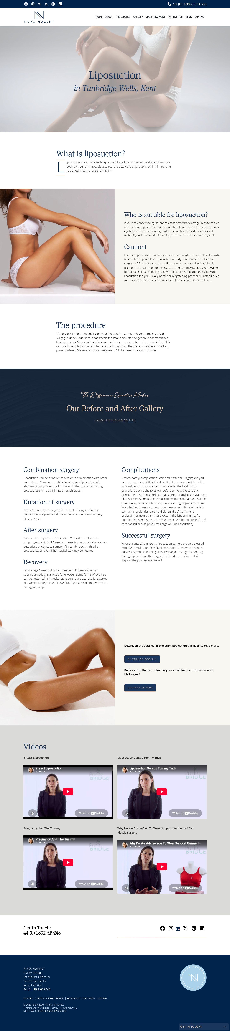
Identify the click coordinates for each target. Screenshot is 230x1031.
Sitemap (102, 998)
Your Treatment (155, 16)
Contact (200, 16)
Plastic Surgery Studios (52, 1010)
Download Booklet (142, 659)
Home (99, 16)
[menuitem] (99, 17)
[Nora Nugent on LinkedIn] (60, 3)
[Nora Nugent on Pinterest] (53, 3)
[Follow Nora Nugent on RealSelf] (39, 3)
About (109, 16)
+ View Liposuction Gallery (115, 420)
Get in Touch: (42, 930)
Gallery (138, 16)
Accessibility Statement (81, 998)
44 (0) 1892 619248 (189, 4)
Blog (189, 16)
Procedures (123, 16)
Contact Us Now (140, 687)
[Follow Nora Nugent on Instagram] (33, 3)
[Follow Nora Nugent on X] (46, 3)
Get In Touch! (191, 1026)
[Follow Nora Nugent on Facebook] (25, 3)
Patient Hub (175, 16)
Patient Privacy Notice (50, 998)
